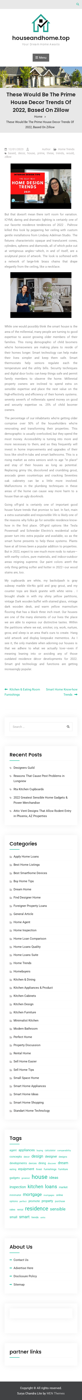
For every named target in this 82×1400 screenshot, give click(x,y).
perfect (23, 1201)
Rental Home (22, 1053)
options (14, 1201)
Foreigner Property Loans (30, 906)
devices (33, 1163)
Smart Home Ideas (26, 1094)
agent (13, 1150)
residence (36, 1208)
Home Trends (66, 149)
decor (21, 153)
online (59, 1195)
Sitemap (19, 1284)
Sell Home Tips (24, 1070)
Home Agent (22, 922)
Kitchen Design (23, 1004)
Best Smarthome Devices (30, 873)
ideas (53, 1177)
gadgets (15, 1177)
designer (51, 1156)
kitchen (35, 1186)
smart (24, 1216)
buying (40, 1150)
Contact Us (21, 1260)
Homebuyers (22, 971)
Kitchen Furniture (25, 1012)
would (70, 153)
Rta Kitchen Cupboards (29, 789)
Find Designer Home (27, 897)
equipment (26, 1169)
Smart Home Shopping (29, 1102)
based (12, 153)
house (31, 153)
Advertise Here (23, 1268)
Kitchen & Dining (24, 979)
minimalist (15, 1195)
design (37, 1156)
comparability (64, 1150)
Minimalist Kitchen (26, 1020)
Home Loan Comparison (30, 938)
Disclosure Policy (25, 1276)
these (50, 153)
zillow (8, 156)
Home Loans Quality (27, 947)
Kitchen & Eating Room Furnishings (22, 692)
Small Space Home (26, 1078)
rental (20, 1209)
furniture (63, 1169)
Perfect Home (23, 1037)
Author (46, 149)
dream (63, 1163)
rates (12, 1209)
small (13, 1217)
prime (40, 153)
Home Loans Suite (26, 955)
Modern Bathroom (26, 1028)
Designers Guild (24, 768)
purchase (60, 1201)
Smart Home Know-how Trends (61, 692)
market (63, 1187)
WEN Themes (56, 1393)
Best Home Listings (27, 865)
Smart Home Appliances (30, 1086)
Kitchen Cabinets (25, 996)
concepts (16, 1156)
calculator (50, 1150)
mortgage (32, 1194)
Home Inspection (25, 930)
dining (42, 1163)
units (42, 1217)
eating (13, 1169)
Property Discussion (27, 1045)
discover (52, 1163)
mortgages (49, 1195)
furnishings (50, 1169)
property (47, 1201)
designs (63, 1156)
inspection (18, 1187)
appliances (27, 1150)
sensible (57, 1209)
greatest (25, 1178)
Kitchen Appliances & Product (33, 987)
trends (60, 153)
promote (34, 1201)
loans (51, 1186)
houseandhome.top (41, 38)
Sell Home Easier (25, 1061)
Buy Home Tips (24, 881)
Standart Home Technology (32, 1110)
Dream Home (22, 889)
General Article (23, 914)
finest (39, 1169)
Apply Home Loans (26, 856)
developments (18, 1163)
